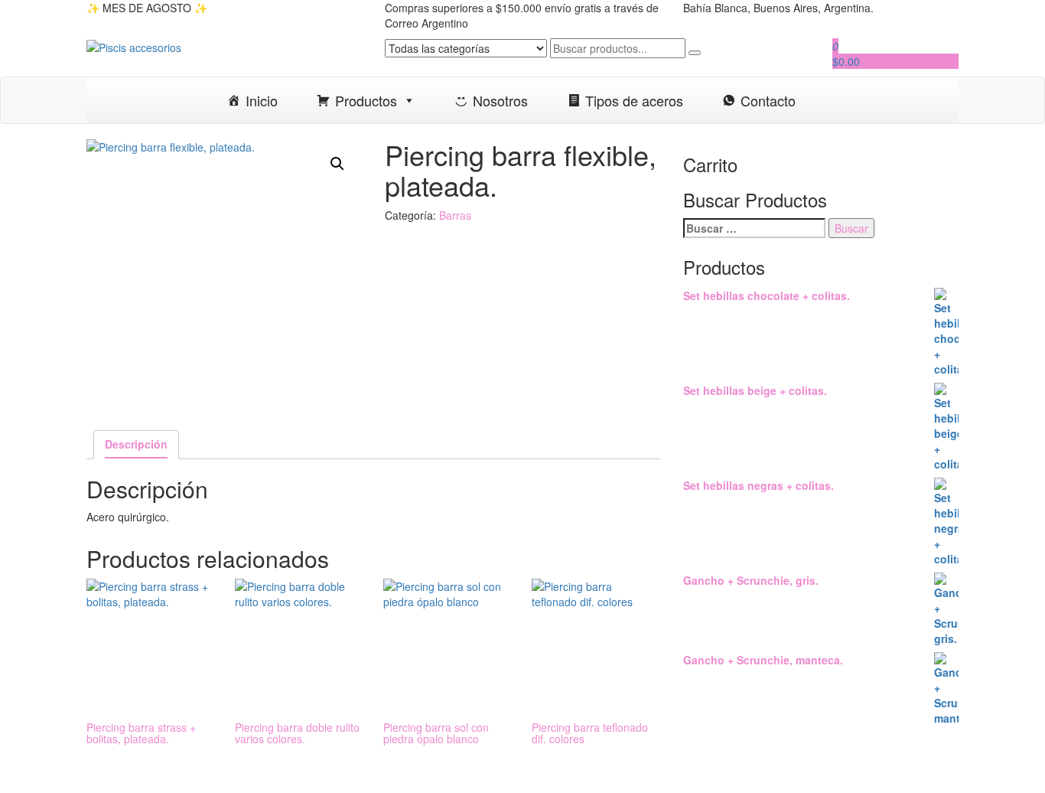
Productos (366, 100)
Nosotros (500, 100)
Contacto (768, 100)
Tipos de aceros (634, 100)
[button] (337, 164)
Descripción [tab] (136, 444)
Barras (455, 215)
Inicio (262, 100)
